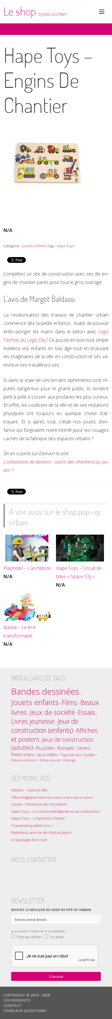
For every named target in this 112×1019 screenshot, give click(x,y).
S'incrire (56, 976)
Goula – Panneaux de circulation (39, 804)
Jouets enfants (34, 245)
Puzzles (45, 747)
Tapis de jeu (70, 754)
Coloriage (69, 760)
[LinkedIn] (49, 873)
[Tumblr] (38, 873)
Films (69, 702)
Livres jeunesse (33, 721)
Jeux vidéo (47, 754)
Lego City (36, 340)
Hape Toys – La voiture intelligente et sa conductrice (55, 811)
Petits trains (23, 754)
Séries (83, 748)
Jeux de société (52, 712)
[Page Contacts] (60, 873)
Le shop (35, 11)
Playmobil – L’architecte (27, 568)
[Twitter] (27, 873)
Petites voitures (50, 760)
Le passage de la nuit (29, 839)
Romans (65, 748)
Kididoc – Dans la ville (29, 790)
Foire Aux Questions (24, 1010)
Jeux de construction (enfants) (44, 726)
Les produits (16, 1000)
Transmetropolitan (32, 825)
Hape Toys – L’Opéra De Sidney (38, 818)
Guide (89, 754)
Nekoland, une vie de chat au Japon (41, 832)
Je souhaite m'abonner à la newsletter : (39, 931)
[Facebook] (15, 873)
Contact (12, 1005)
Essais (86, 712)
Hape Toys (65, 245)
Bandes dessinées (45, 691)
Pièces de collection (24, 760)
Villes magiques (52, 797)
